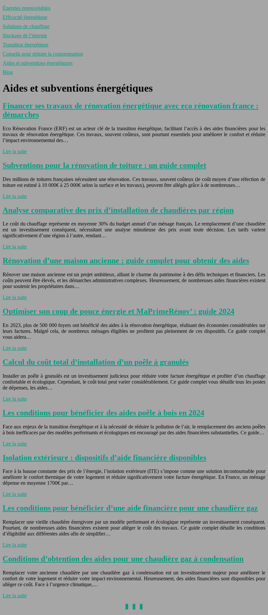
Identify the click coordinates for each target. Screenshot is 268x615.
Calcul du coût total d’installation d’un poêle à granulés (96, 362)
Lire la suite (15, 151)
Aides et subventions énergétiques (38, 63)
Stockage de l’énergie (25, 35)
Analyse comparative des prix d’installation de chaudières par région (118, 210)
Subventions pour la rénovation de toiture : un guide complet (104, 165)
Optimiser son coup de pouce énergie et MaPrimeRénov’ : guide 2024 (118, 311)
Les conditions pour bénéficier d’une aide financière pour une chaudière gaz (130, 508)
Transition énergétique (25, 44)
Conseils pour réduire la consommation (43, 54)
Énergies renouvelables (26, 8)
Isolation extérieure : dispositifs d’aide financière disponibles (104, 457)
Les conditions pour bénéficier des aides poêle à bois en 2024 (103, 412)
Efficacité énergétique (25, 17)
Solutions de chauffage (26, 26)
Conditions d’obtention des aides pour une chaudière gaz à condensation (123, 558)
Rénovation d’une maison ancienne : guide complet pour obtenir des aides (126, 260)
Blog (8, 72)
